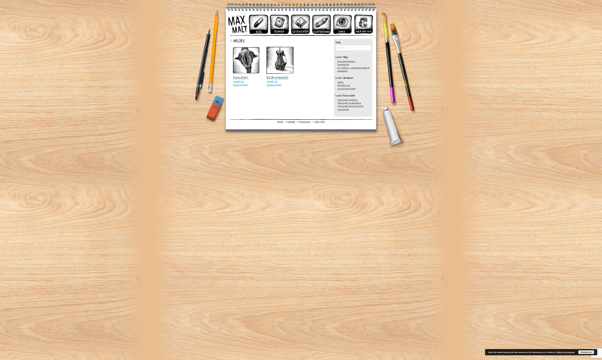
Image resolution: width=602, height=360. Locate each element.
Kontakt (291, 121)
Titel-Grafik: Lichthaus (348, 99)
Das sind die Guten (347, 88)
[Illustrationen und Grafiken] (321, 24)
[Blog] (258, 24)
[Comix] (342, 24)
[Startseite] (237, 24)
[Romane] (279, 24)
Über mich (320, 121)
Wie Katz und (344, 85)
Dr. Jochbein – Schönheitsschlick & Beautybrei (354, 69)
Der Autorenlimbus (346, 61)
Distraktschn (343, 64)
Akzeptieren (586, 352)
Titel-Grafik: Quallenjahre (349, 103)
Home (280, 121)
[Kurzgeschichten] (300, 24)
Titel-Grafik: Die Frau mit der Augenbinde (351, 108)
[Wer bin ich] (363, 24)
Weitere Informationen (565, 352)
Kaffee (341, 82)
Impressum (305, 121)
